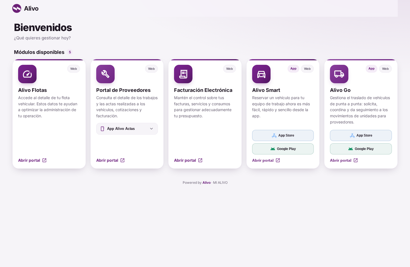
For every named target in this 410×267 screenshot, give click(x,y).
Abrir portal (266, 160)
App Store (286, 135)
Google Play (283, 149)
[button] (49, 114)
